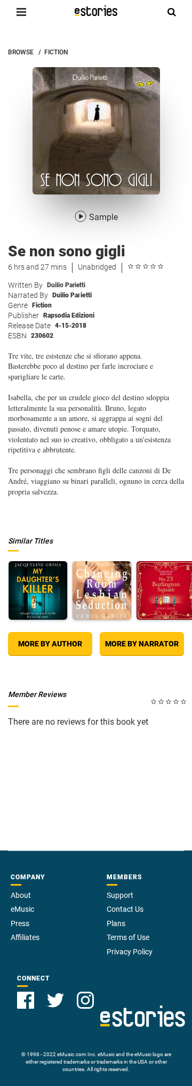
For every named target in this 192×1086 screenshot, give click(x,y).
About (21, 895)
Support (120, 895)
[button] (21, 11)
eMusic (22, 909)
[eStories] (96, 10)
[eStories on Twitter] (55, 1000)
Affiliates (25, 937)
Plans (116, 923)
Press (20, 923)
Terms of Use (128, 937)
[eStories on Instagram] (85, 1000)
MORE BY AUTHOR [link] (50, 643)
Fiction (42, 305)
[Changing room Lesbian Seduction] (102, 590)
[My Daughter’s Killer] (38, 590)
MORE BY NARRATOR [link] (142, 643)
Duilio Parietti (66, 285)
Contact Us (125, 909)
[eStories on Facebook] (26, 1000)
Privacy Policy (130, 951)
